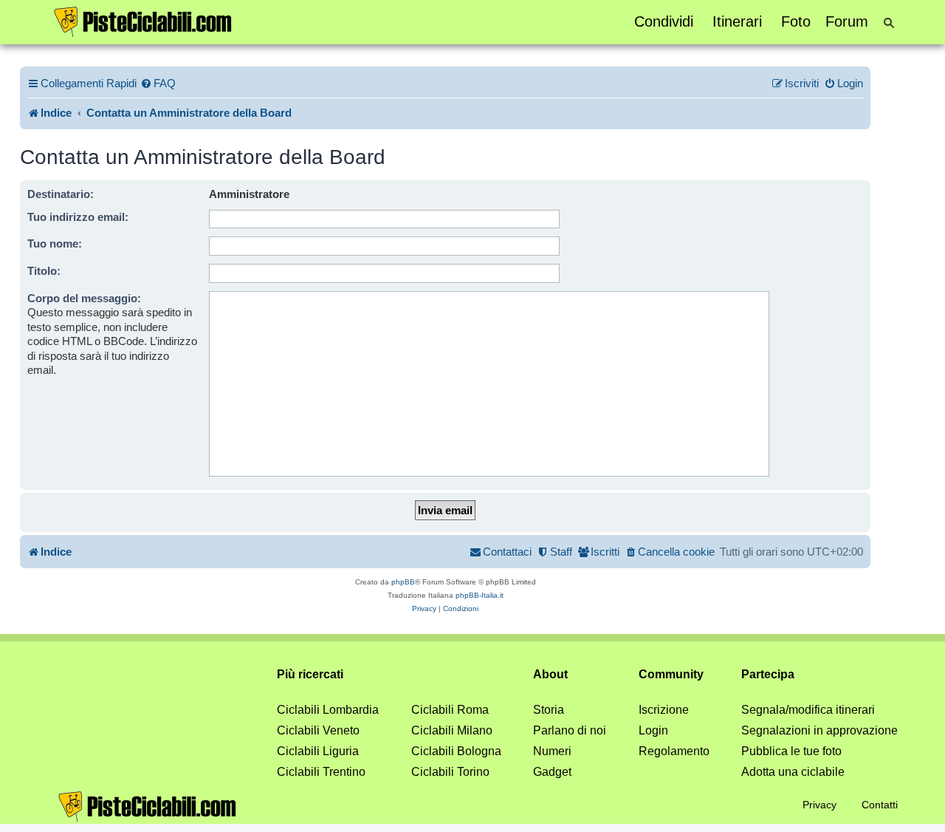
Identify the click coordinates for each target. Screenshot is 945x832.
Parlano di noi (569, 730)
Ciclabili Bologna (456, 751)
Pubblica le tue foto (791, 751)
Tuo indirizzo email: (77, 217)
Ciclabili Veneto (318, 730)
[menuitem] (158, 83)
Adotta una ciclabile (793, 771)
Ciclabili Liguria (318, 751)
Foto (796, 21)
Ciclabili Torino (450, 771)
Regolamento (674, 751)
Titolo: (44, 271)
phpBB (403, 582)
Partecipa (767, 674)
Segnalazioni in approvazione (819, 730)
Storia (548, 709)
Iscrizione (664, 709)
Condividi (663, 21)
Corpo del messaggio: (84, 298)
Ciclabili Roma (450, 709)
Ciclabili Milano (451, 730)
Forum (846, 21)
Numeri (552, 751)
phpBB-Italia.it (480, 595)
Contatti (880, 805)
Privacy (819, 805)
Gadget (552, 771)
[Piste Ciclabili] (143, 21)
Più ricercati (310, 674)
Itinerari (737, 21)
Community (671, 674)
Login (653, 730)
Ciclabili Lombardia (328, 709)
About (550, 674)
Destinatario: (60, 194)
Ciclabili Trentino (321, 771)
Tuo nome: (54, 243)
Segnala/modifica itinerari (808, 709)
